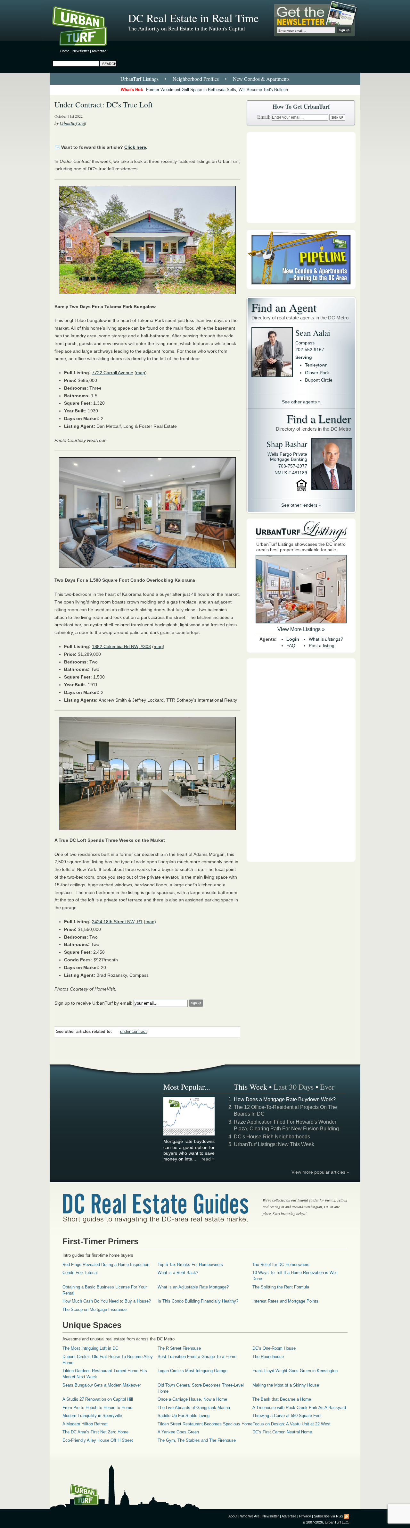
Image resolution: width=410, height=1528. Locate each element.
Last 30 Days (294, 1087)
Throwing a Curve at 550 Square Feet (287, 1415)
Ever (327, 1087)
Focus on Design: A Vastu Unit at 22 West (291, 1424)
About (232, 1516)
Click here (135, 147)
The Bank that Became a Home (281, 1399)
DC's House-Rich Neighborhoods (272, 1136)
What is (326, 639)
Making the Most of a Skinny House (285, 1385)
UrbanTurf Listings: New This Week (274, 1144)
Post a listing (321, 645)
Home (65, 51)
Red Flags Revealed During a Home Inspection (105, 1264)
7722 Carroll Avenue (112, 372)
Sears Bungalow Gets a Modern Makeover (101, 1385)
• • (205, 78)
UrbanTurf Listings (139, 78)
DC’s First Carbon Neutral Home (282, 1432)
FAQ (290, 645)
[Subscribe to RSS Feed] (346, 1516)
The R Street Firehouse (179, 1348)
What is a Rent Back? (178, 1272)
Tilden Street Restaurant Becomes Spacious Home (205, 1424)
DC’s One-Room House (274, 1348)
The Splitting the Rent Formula (280, 1287)
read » (208, 1158)
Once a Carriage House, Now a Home (192, 1399)
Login (292, 639)
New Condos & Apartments (261, 78)
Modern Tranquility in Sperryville (92, 1415)
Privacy (305, 1516)
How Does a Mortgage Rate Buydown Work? (285, 1099)
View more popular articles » (320, 1172)
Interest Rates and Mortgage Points (285, 1301)
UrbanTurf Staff (73, 123)
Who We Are (249, 1516)
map (140, 372)
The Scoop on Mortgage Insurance (94, 1309)
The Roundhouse (268, 1356)
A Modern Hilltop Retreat (85, 1424)
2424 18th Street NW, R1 (117, 921)
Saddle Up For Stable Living (183, 1415)
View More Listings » (301, 629)
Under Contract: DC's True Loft (103, 104)
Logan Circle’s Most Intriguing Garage (192, 1370)
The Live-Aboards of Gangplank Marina (194, 1407)
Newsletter (80, 51)
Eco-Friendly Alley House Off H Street (97, 1440)
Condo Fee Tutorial (80, 1272)
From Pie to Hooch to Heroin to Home (97, 1407)
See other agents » (301, 401)
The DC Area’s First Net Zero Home (95, 1432)
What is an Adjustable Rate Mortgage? (193, 1287)
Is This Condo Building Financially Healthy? (198, 1301)
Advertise (99, 51)
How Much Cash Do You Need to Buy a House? (106, 1301)
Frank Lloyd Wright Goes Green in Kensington (295, 1370)
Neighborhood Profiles (196, 78)
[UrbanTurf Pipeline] (301, 287)
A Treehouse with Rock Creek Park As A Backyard (299, 1407)
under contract (133, 1031)
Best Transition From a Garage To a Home (197, 1356)
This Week (250, 1087)
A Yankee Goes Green (178, 1432)
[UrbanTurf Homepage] (85, 27)
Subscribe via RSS (328, 1516)
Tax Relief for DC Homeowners (280, 1264)
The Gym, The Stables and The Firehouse (197, 1440)
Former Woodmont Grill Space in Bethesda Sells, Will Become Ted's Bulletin (217, 89)
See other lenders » (301, 505)
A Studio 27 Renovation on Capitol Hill (97, 1399)
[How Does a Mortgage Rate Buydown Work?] (189, 1134)
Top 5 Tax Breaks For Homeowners (190, 1264)
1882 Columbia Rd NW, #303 (121, 646)
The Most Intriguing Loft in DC (90, 1348)
